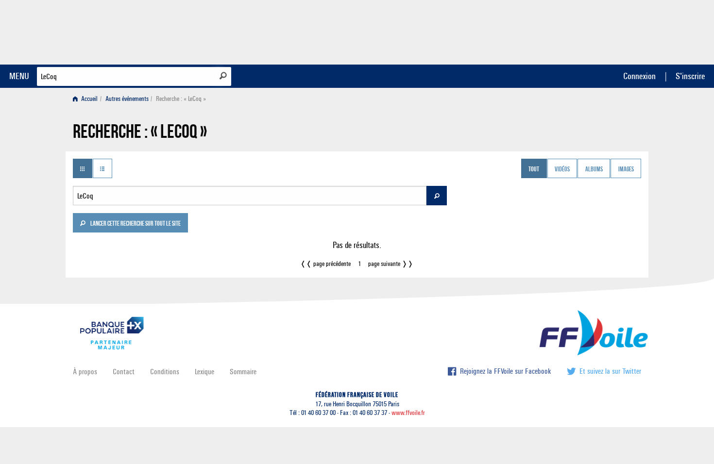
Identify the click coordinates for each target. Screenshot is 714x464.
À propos (85, 371)
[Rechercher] (223, 76)
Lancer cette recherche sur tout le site (135, 224)
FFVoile (580, 30)
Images (626, 169)
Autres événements (127, 99)
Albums (594, 169)
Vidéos (562, 169)
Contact (124, 371)
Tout (533, 169)
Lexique (204, 371)
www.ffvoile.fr (408, 413)
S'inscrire (690, 76)
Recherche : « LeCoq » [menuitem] (181, 99)
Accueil (89, 99)
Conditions (164, 371)
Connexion (639, 76)
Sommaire (243, 371)
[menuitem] (87, 99)
